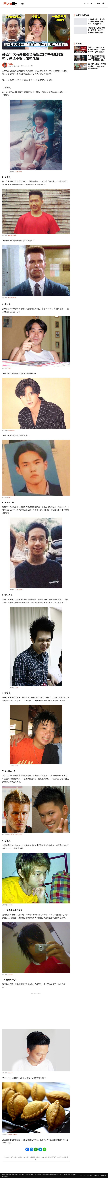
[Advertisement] (36, 1010)
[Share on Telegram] (40, 1149)
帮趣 (9, 497)
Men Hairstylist (12, 235)
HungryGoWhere (12, 1134)
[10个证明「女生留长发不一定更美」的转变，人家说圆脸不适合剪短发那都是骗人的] (80, 30)
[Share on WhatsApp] (36, 1149)
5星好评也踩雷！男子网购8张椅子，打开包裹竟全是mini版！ (97, 66)
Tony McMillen (12, 297)
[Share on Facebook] (27, 1149)
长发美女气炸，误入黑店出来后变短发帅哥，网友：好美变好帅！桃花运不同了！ (96, 21)
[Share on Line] (44, 1149)
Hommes (10, 1073)
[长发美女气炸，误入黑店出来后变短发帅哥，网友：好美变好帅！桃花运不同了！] (80, 21)
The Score (11, 834)
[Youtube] (94, 3)
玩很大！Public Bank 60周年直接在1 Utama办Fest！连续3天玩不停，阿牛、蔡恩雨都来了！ (96, 49)
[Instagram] (88, 3)
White (10, 64)
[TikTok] (91, 3)
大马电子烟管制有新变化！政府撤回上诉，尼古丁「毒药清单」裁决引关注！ (96, 58)
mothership (19, 171)
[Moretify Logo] (10, 3)
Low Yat (10, 905)
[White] (4, 65)
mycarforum (19, 589)
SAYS (9, 368)
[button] (103, 3)
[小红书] (97, 3)
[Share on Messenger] (31, 1149)
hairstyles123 (18, 834)
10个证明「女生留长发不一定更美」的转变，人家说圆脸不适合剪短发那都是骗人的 (96, 30)
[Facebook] (84, 3)
